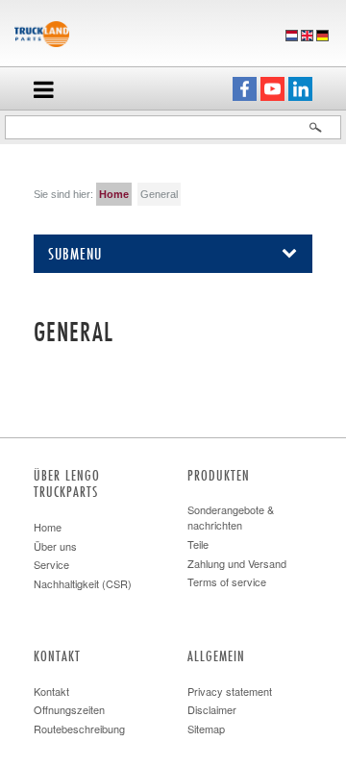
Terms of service (226, 581)
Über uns (55, 546)
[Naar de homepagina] (41, 31)
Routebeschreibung (79, 728)
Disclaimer (211, 709)
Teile (198, 544)
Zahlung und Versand (236, 563)
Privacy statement (229, 691)
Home (114, 194)
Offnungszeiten (69, 709)
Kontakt (51, 691)
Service (51, 564)
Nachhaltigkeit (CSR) (83, 583)
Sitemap (206, 728)
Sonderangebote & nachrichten (230, 517)
